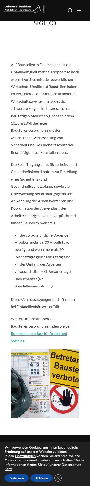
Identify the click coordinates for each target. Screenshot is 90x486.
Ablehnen (41, 478)
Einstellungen (25, 456)
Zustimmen (16, 478)
